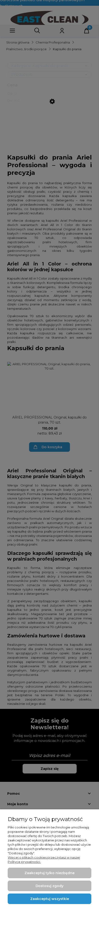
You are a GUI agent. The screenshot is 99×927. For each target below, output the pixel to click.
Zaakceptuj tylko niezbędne (49, 873)
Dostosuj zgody (49, 886)
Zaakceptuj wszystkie (49, 899)
